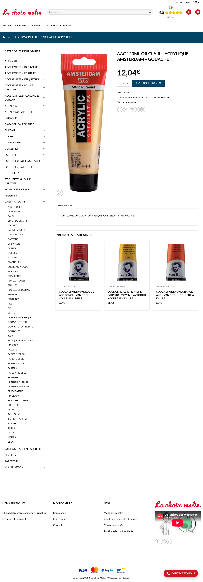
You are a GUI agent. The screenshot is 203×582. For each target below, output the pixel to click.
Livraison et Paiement (14, 518)
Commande (59, 512)
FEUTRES (12, 294)
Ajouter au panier (148, 83)
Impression (11, 195)
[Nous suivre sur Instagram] (196, 2)
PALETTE (12, 349)
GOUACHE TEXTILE (18, 322)
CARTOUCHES (13, 142)
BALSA (11, 216)
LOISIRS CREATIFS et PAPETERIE (23, 448)
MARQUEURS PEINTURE (20, 340)
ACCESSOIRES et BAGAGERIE (21, 67)
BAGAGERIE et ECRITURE (19, 124)
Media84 (126, 577)
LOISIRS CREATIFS (27, 37)
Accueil (179, 2)
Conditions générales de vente (120, 518)
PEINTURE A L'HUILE (18, 382)
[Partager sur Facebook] (120, 109)
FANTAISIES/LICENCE (17, 189)
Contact (36, 25)
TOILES (11, 428)
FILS (10, 303)
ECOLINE (12, 257)
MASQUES (13, 345)
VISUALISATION (14, 467)
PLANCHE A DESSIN (18, 400)
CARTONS (13, 239)
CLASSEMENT (13, 148)
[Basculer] (44, 61)
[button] (188, 12)
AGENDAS (11, 105)
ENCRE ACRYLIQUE (18, 266)
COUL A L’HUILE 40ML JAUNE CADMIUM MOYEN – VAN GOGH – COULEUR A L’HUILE (127, 295)
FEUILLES (12, 285)
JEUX (10, 335)
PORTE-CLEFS (15, 405)
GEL (10, 308)
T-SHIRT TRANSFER (17, 418)
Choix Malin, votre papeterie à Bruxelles (24, 512)
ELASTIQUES (14, 262)
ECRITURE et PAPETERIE (19, 166)
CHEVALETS (14, 243)
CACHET (10, 136)
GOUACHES (14, 331)
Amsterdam (131, 102)
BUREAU (10, 130)
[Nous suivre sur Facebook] (193, 2)
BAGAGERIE (12, 117)
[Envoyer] (150, 12)
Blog (188, 2)
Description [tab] (65, 205)
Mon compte (60, 518)
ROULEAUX (14, 414)
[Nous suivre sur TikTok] (199, 2)
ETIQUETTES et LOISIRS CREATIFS (18, 181)
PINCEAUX (13, 395)
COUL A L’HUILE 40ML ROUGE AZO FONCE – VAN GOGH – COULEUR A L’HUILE (76, 295)
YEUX (10, 441)
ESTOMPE (13, 271)
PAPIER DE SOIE (16, 358)
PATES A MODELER (17, 372)
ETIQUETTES (12, 172)
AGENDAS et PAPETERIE (19, 111)
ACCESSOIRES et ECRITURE (20, 73)
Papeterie (20, 25)
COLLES (12, 248)
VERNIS (12, 437)
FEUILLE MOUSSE (16, 280)
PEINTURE (13, 377)
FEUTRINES (13, 299)
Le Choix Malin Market (58, 25)
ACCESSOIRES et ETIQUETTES (22, 79)
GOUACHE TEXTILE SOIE (20, 326)
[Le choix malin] (22, 12)
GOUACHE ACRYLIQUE (58, 37)
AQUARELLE (14, 211)
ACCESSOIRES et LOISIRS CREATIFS (19, 87)
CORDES (12, 253)
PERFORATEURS (16, 391)
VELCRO (12, 432)
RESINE (11, 409)
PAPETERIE (11, 461)
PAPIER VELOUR (16, 363)
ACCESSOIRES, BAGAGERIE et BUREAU (22, 97)
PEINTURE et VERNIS (18, 386)
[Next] (198, 277)
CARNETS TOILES (16, 230)
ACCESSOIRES (13, 60)
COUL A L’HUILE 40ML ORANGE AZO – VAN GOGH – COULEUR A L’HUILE (175, 295)
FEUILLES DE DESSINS (19, 289)
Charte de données (114, 524)
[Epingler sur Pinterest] (137, 109)
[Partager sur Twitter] (125, 109)
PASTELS (12, 368)
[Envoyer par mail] (131, 109)
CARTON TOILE (15, 234)
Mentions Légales (113, 512)
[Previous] (55, 277)
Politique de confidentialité (118, 531)
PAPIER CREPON (16, 354)
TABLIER (12, 423)
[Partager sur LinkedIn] (142, 109)
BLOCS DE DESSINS (17, 220)
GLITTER (12, 312)
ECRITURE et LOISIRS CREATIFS (22, 160)
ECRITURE (11, 154)
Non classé (10, 454)
